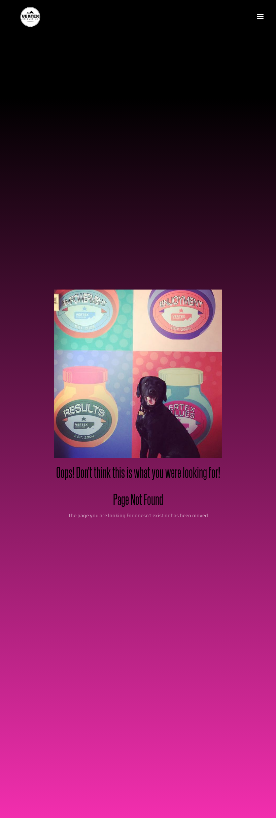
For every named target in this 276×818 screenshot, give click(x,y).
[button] (261, 16)
